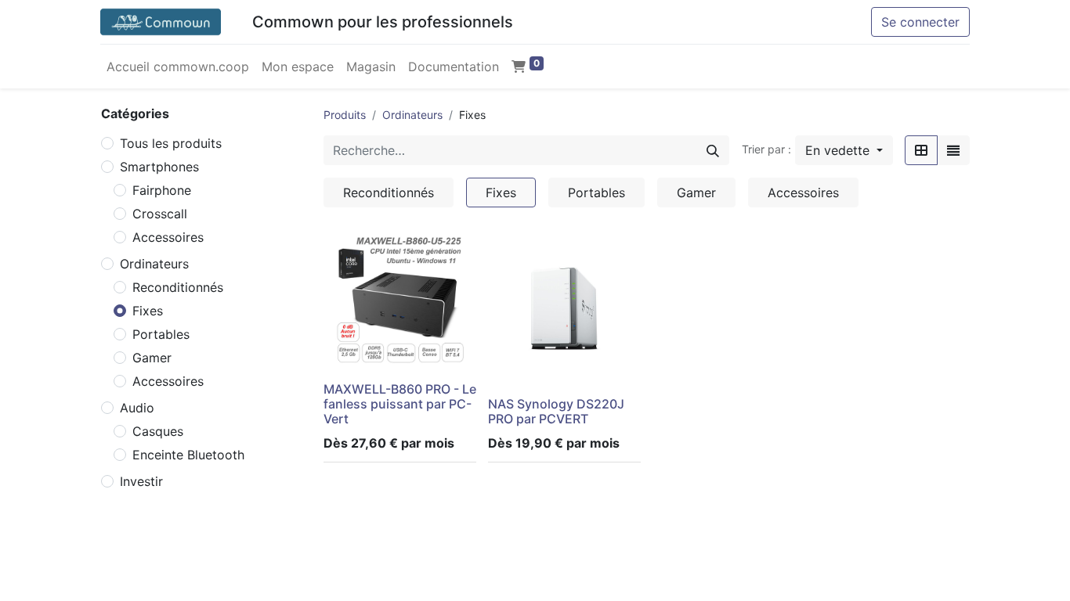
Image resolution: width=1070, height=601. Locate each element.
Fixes (147, 310)
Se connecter (920, 22)
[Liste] (953, 150)
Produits (345, 114)
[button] (844, 150)
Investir (141, 481)
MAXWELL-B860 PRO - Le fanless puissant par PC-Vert (400, 403)
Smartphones (159, 167)
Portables (161, 334)
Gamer (152, 357)
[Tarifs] (921, 150)
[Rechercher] (712, 150)
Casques (157, 431)
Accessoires (168, 237)
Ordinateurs (154, 264)
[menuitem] (177, 66)
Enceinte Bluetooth (188, 454)
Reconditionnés (177, 287)
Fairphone (161, 190)
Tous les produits (171, 143)
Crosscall (159, 213)
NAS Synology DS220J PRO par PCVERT (556, 411)
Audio (137, 408)
